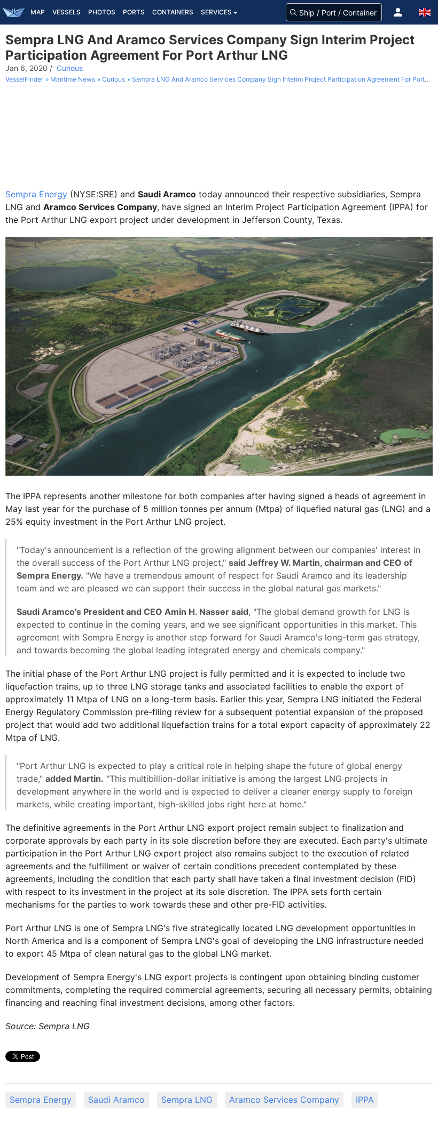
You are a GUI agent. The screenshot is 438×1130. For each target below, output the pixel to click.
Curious (70, 68)
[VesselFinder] (13, 12)
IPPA (365, 1099)
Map (37, 12)
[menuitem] (25, 79)
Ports (134, 12)
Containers (172, 12)
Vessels (66, 12)
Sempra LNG (187, 1099)
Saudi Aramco (116, 1099)
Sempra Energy (36, 194)
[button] (398, 12)
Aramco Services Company (284, 1099)
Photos (101, 12)
